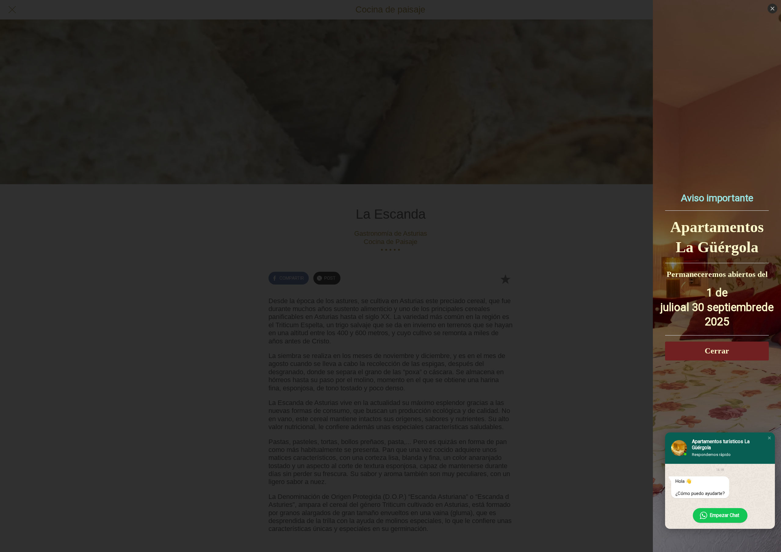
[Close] (772, 8)
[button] (769, 438)
